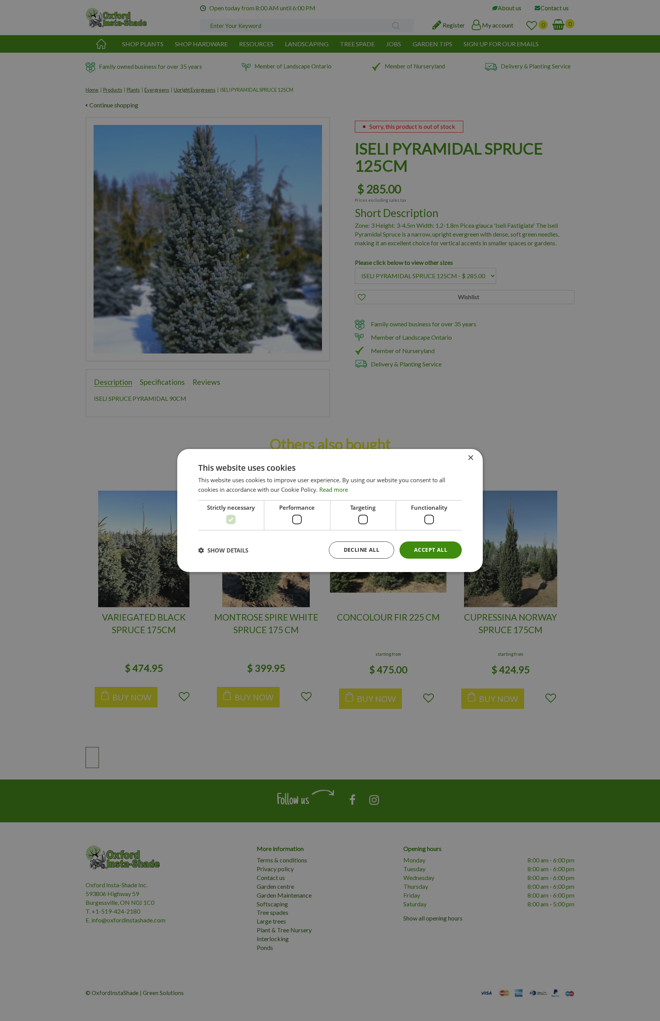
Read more (333, 489)
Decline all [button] (361, 549)
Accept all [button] (430, 549)
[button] (223, 550)
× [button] (470, 458)
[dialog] (330, 510)
